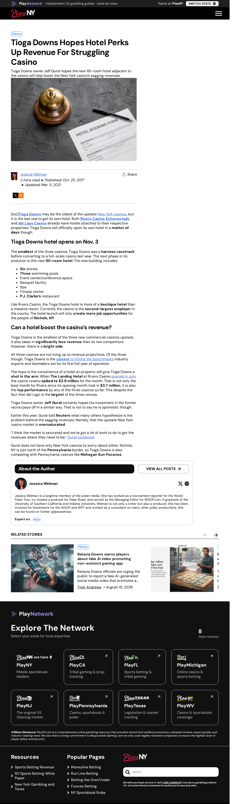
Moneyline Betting (86, 767)
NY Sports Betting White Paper (35, 775)
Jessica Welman (33, 174)
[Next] (216, 535)
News (16, 33)
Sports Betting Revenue (34, 767)
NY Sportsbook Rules (88, 792)
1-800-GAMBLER (171, 782)
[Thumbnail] (42, 568)
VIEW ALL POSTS (161, 468)
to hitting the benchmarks (85, 359)
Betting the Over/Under (90, 780)
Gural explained (81, 437)
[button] (218, 13)
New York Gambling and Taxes (34, 786)
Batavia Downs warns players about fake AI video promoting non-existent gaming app (104, 559)
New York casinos (112, 214)
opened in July (123, 376)
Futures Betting (84, 786)
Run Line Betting (84, 773)
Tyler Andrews (89, 587)
